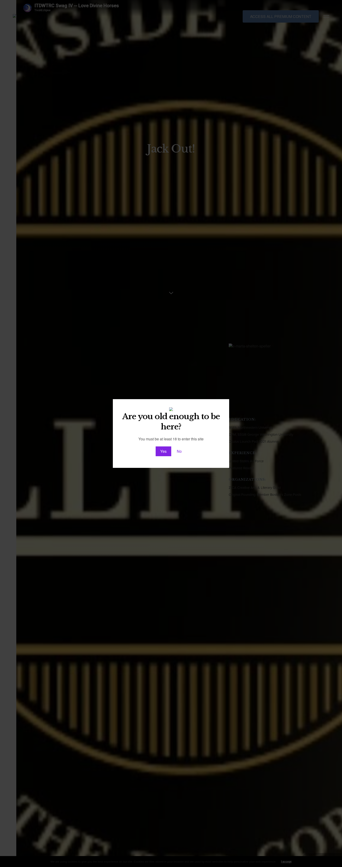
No (179, 451)
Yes (163, 451)
